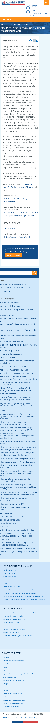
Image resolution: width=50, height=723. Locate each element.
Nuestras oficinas (46, 2)
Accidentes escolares (10, 580)
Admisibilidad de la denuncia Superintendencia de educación (23, 596)
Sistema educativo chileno (11, 587)
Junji (4, 671)
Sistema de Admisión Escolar (12, 693)
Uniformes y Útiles (9, 573)
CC (42, 717)
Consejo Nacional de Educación (13, 680)
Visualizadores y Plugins (30, 717)
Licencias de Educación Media (13, 616)
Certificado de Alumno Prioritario (14, 633)
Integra (5, 684)
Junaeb (5, 667)
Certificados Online (9, 577)
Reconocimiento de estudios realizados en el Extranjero (21, 626)
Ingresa (5, 687)
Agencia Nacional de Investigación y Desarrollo (18, 674)
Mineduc (6, 657)
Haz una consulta (13, 255)
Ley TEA (6, 583)
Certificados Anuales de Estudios (14, 619)
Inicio (3, 24)
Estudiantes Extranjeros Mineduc (14, 703)
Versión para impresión (30, 40)
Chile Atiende (7, 664)
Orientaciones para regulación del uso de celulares (19, 593)
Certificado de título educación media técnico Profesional (21, 613)
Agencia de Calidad (9, 677)
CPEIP (5, 697)
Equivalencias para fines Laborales (14, 629)
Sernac (5, 690)
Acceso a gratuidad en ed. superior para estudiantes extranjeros (24, 600)
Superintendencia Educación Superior (15, 700)
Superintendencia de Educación (13, 661)
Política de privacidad (10, 717)
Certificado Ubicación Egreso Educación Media (18, 636)
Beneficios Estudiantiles (11, 707)
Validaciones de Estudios (11, 623)
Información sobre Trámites (17, 24)
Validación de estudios (10, 570)
